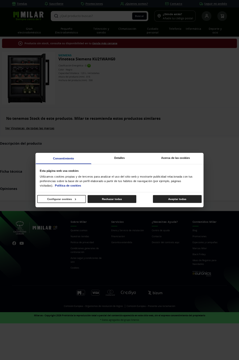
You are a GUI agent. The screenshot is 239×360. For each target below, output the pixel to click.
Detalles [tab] (119, 157)
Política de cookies (68, 185)
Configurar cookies (59, 198)
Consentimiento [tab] (63, 158)
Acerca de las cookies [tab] (175, 157)
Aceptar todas (177, 198)
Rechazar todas (112, 198)
